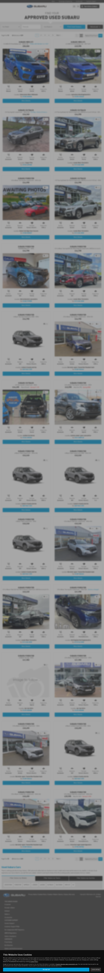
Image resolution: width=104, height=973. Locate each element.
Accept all (46, 969)
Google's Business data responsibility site (66, 964)
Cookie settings (96, 969)
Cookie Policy (34, 961)
